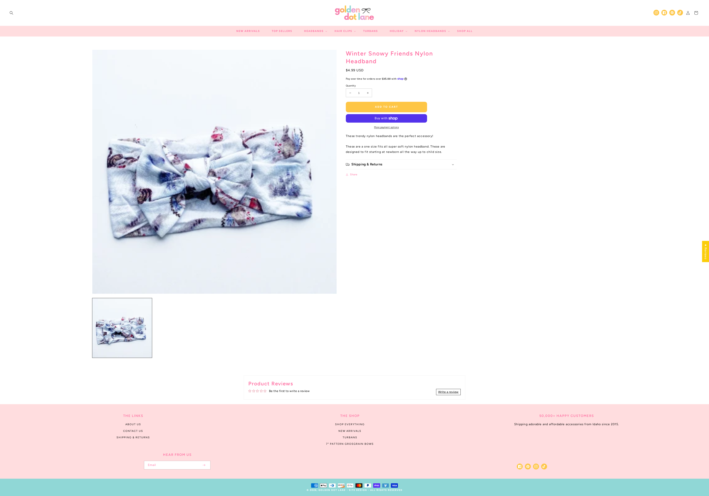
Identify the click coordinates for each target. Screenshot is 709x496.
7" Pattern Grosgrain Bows (350, 443)
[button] (11, 13)
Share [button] (353, 174)
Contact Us (133, 431)
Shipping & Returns (133, 437)
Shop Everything (350, 424)
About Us (133, 424)
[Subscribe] (203, 465)
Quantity (351, 85)
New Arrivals (349, 431)
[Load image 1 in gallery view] (122, 328)
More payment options (386, 127)
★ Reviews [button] (705, 251)
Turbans (350, 437)
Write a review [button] (448, 392)
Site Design (358, 490)
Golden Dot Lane (332, 490)
